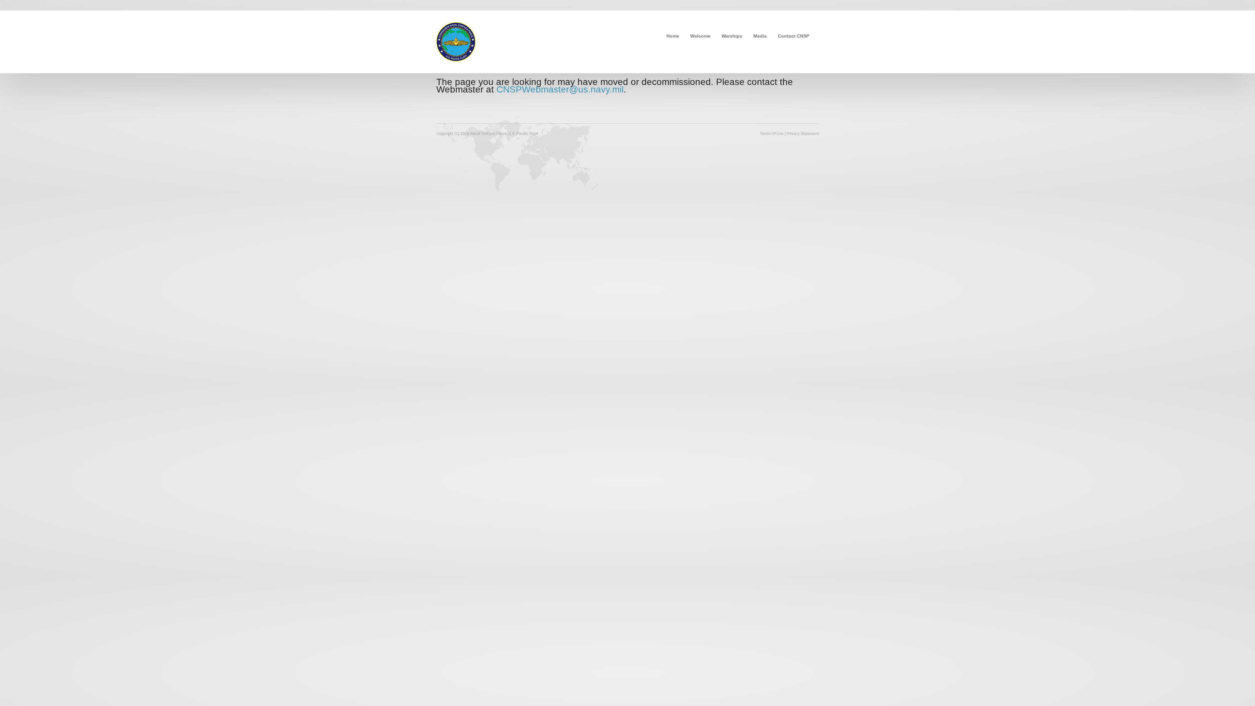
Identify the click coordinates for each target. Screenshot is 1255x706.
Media (760, 36)
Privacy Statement (803, 133)
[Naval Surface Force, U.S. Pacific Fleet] (456, 41)
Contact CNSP (793, 36)
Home (672, 36)
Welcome (700, 36)
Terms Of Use (772, 133)
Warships (732, 36)
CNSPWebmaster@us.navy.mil (560, 89)
